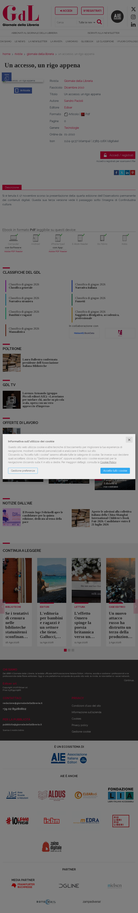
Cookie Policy (108, 462)
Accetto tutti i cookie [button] (115, 470)
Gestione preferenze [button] (23, 470)
